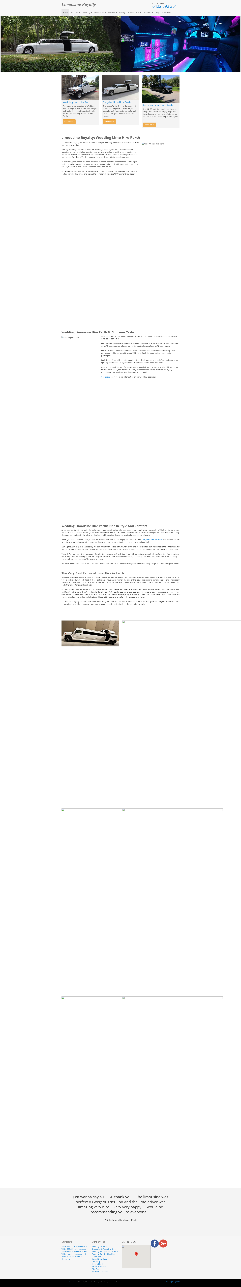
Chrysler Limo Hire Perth (117, 102)
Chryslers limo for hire (152, 539)
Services (112, 12)
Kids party (96, 1261)
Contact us (105, 377)
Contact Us (166, 12)
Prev (3, 43)
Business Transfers (100, 1271)
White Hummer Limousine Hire (74, 1254)
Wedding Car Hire (99, 1246)
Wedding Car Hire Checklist (103, 1254)
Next (238, 43)
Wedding (87, 12)
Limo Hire (147, 12)
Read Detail (69, 121)
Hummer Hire (134, 12)
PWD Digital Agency (172, 1282)
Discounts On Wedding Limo (103, 1249)
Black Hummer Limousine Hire (74, 1251)
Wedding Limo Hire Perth (77, 102)
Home (65, 12)
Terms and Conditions (69, 1282)
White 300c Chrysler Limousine (74, 1249)
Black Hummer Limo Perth (158, 105)
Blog (157, 12)
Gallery (122, 12)
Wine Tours (96, 1269)
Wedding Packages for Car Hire (105, 1251)
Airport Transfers (99, 1266)
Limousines (99, 12)
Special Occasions (99, 1259)
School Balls (97, 1256)
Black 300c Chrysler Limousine (74, 1246)
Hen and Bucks (98, 1264)
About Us (75, 12)
